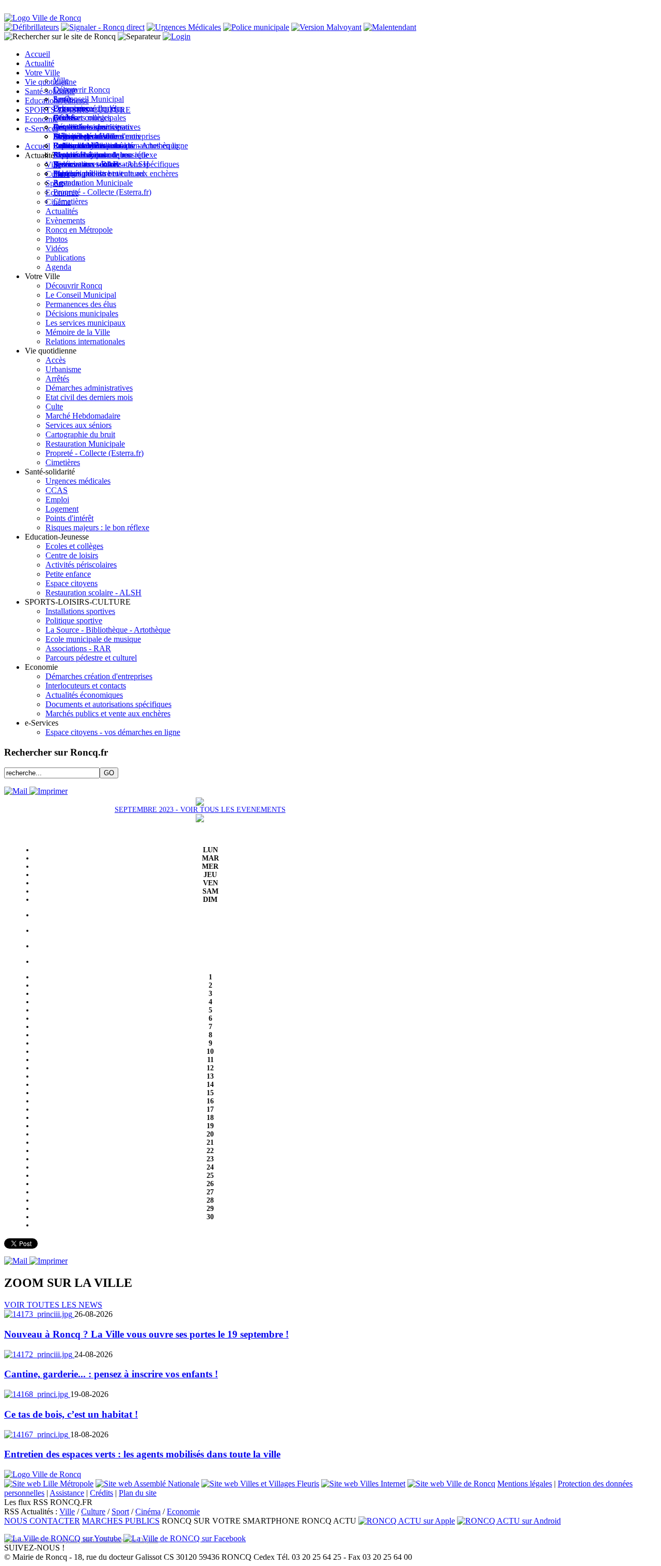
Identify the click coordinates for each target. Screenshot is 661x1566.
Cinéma (148, 1511)
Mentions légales (524, 1483)
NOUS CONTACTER (42, 1520)
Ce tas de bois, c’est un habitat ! (71, 1414)
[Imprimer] (48, 791)
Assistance (67, 1492)
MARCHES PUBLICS (121, 1520)
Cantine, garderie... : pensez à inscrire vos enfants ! (111, 1374)
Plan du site (137, 1492)
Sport (120, 1511)
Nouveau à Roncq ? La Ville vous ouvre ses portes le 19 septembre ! (146, 1334)
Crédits (101, 1492)
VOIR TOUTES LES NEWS (53, 1304)
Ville (67, 1511)
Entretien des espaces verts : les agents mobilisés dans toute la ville (142, 1454)
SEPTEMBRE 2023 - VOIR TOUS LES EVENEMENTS (200, 809)
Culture (93, 1511)
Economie (183, 1511)
